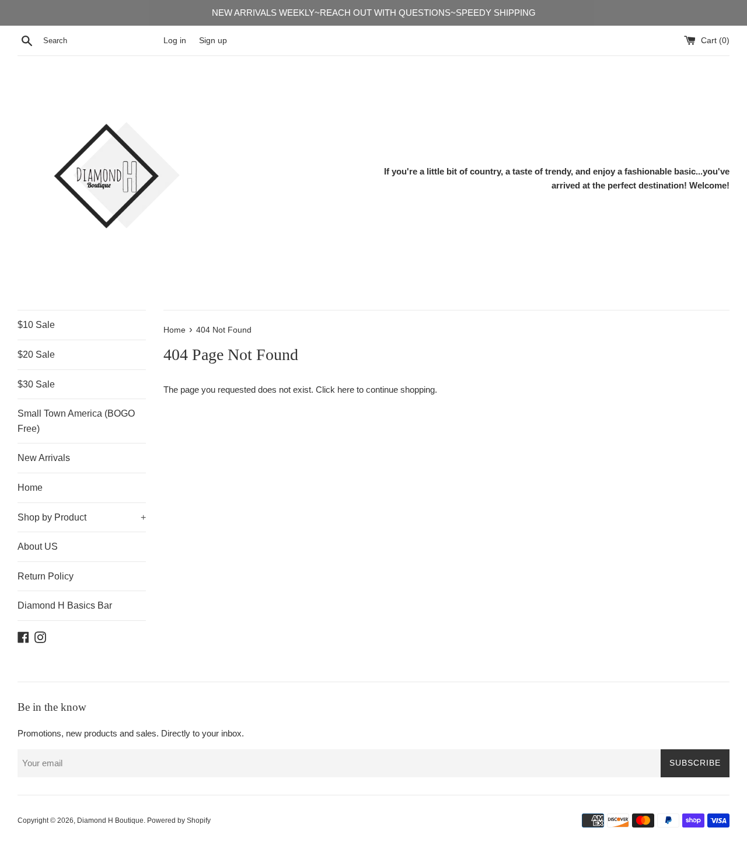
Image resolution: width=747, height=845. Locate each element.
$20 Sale (36, 354)
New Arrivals (44, 458)
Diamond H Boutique (110, 820)
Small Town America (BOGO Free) (76, 421)
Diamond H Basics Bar (65, 605)
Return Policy (46, 576)
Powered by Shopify (179, 820)
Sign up (213, 40)
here (345, 389)
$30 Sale (36, 384)
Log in (174, 40)
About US (38, 546)
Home (30, 488)
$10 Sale (36, 325)
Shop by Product (82, 517)
